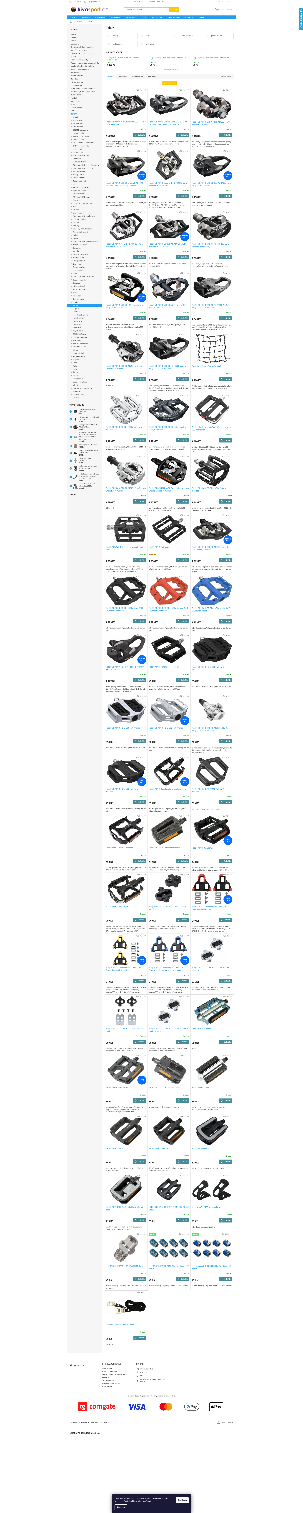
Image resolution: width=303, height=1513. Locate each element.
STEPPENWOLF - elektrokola (83, 143)
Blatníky (76, 222)
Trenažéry (76, 117)
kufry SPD (77, 312)
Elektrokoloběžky (79, 162)
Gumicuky (76, 283)
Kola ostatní (77, 120)
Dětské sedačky (79, 178)
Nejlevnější (123, 76)
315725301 (144, 1372)
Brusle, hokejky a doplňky (80, 69)
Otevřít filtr (169, 83)
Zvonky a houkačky (80, 289)
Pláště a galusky (79, 356)
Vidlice (75, 350)
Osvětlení (76, 210)
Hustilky (76, 226)
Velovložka (77, 392)
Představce (77, 340)
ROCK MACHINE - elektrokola (84, 277)
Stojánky (76, 360)
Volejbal (74, 98)
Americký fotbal (76, 101)
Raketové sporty (77, 76)
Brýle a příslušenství (80, 232)
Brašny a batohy (79, 213)
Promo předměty (79, 353)
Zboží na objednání (80, 382)
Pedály (75, 305)
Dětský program (79, 261)
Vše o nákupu (138, 2)
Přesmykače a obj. (80, 347)
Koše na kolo (78, 270)
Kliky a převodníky (79, 171)
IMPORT (74, 114)
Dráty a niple (77, 264)
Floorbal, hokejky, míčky (79, 60)
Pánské (73, 41)
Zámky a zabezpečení (81, 187)
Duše (75, 273)
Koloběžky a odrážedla (79, 50)
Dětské (73, 37)
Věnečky (76, 385)
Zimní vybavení (76, 85)
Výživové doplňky (79, 190)
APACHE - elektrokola (81, 136)
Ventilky (76, 251)
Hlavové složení (79, 286)
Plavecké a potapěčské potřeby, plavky (85, 63)
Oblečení (76, 238)
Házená (73, 111)
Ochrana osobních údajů (111, 1383)
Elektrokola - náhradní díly (82, 388)
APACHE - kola (78, 133)
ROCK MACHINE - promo (82, 197)
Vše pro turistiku (77, 82)
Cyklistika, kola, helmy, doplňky (82, 47)
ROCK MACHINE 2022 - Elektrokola (86, 165)
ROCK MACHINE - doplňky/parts (85, 216)
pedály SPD (78, 324)
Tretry (75, 293)
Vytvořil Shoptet (228, 1422)
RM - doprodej (78, 127)
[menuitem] (73, 17)
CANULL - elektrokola (81, 146)
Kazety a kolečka (79, 175)
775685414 (144, 1376)
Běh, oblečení (75, 73)
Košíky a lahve (78, 257)
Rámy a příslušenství (80, 254)
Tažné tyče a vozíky (80, 181)
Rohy (75, 369)
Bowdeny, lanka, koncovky (82, 229)
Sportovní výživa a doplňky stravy (83, 92)
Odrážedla (77, 159)
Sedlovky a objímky (80, 337)
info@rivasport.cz (146, 1369)
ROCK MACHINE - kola (81, 156)
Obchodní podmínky (157, 2)
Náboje (75, 235)
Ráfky (75, 366)
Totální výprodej (76, 108)
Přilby (75, 206)
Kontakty (105, 1377)
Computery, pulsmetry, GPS (83, 203)
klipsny (76, 309)
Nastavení (121, 1507)
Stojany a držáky (79, 267)
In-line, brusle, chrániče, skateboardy (84, 88)
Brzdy (75, 184)
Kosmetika (77, 328)
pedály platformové (81, 315)
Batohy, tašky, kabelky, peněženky (83, 66)
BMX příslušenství (79, 334)
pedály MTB (78, 321)
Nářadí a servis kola (80, 245)
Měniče (75, 302)
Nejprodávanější (137, 76)
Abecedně (151, 76)
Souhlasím (182, 1500)
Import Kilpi (77, 149)
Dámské (74, 34)
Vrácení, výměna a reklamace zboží (115, 1374)
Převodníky (77, 296)
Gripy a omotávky (79, 280)
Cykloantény (77, 248)
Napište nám (107, 1386)
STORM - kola (78, 124)
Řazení (75, 200)
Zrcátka (76, 398)
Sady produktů (78, 379)
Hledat (174, 10)
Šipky (73, 104)
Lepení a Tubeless (79, 219)
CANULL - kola (78, 140)
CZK (220, 2)
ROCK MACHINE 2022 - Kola (83, 168)
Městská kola (78, 152)
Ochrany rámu (78, 299)
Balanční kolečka (79, 194)
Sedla (75, 363)
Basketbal (74, 79)
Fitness (73, 57)
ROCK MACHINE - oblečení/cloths (85, 242)
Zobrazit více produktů (168, 70)
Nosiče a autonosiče (80, 344)
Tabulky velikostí (108, 1380)
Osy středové (78, 331)
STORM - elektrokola (80, 130)
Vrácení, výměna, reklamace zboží (163, 1396)
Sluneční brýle (76, 95)
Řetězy (75, 372)
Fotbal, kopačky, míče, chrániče (82, 53)
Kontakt (131, 1396)
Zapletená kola (78, 395)
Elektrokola (75, 44)
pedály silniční (79, 318)
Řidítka (75, 376)
